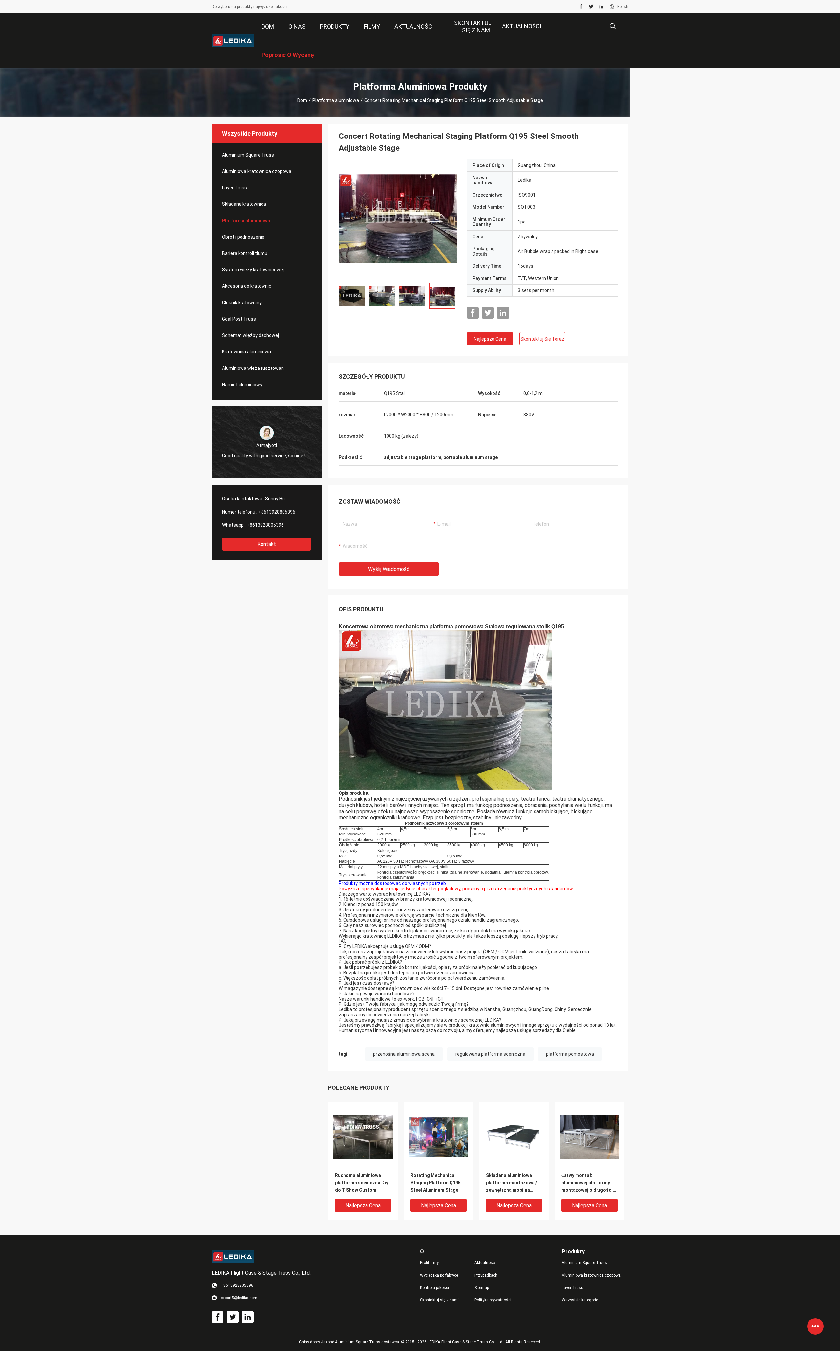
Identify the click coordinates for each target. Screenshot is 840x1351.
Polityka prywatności (492, 1300)
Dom (302, 100)
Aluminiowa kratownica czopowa (256, 171)
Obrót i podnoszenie (243, 237)
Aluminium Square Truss (248, 155)
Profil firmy (429, 1262)
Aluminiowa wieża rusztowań (253, 368)
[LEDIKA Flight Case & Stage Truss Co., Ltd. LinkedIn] (601, 6)
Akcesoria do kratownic (246, 286)
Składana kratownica (244, 204)
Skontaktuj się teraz (542, 339)
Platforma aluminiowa (335, 100)
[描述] (612, 26)
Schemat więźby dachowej (250, 335)
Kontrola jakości (434, 1287)
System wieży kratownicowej (253, 269)
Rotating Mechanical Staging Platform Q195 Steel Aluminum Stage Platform (435, 1183)
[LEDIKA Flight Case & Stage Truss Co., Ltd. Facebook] (581, 6)
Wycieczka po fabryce (439, 1275)
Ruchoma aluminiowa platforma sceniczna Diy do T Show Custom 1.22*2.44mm (361, 1183)
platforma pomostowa (570, 1054)
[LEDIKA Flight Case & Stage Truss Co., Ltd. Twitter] (591, 6)
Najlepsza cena (490, 339)
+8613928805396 (276, 512)
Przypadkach (485, 1275)
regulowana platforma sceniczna (490, 1054)
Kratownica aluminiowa (246, 351)
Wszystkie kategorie (580, 1300)
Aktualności (521, 26)
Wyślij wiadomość (389, 569)
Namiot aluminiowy (242, 384)
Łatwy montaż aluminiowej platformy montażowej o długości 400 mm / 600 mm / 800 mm (587, 1183)
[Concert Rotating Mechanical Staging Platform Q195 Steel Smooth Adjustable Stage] (398, 218)
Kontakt (266, 544)
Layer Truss (234, 187)
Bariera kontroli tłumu (244, 253)
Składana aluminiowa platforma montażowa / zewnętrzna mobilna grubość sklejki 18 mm (511, 1183)
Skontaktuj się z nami (439, 1300)
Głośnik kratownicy (242, 302)
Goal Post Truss (239, 319)
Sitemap (481, 1287)
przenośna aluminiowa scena (404, 1054)
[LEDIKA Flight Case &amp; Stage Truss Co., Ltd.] (233, 40)
